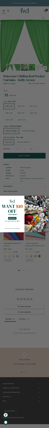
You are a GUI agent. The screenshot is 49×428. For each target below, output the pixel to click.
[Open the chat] (5, 422)
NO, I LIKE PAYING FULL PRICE (12, 221)
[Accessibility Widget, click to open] (5, 415)
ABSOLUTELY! (12, 218)
